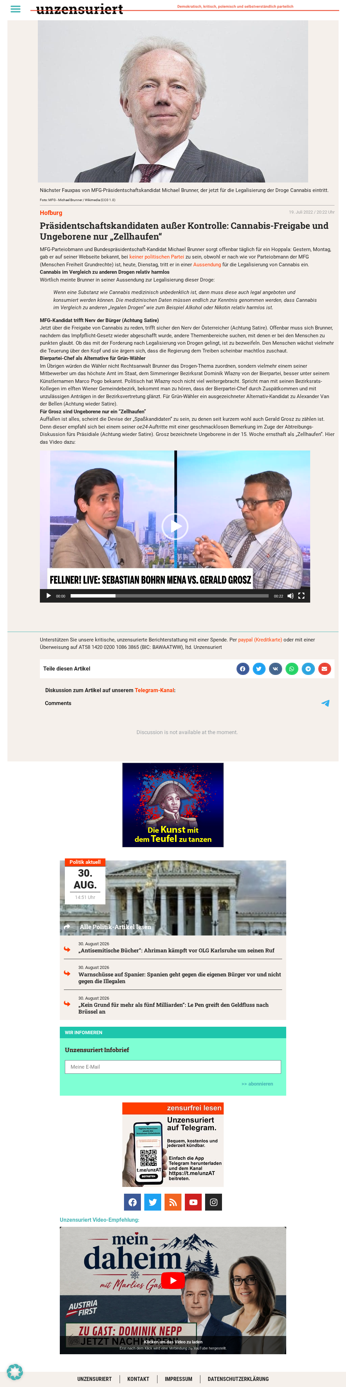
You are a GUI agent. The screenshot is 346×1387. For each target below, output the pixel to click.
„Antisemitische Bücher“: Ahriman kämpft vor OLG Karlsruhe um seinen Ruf (176, 950)
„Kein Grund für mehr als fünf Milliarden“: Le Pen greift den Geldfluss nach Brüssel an (173, 1008)
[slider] (170, 596)
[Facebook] (132, 1202)
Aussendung (207, 265)
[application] (175, 527)
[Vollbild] (301, 595)
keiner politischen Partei (156, 257)
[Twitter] (152, 1202)
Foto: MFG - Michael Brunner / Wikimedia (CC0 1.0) (77, 200)
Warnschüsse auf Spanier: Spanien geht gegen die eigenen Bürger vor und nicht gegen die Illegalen (179, 977)
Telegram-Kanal (154, 690)
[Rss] (173, 1202)
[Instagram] (213, 1202)
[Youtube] (193, 1202)
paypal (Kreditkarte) (260, 640)
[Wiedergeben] (48, 595)
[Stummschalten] (290, 595)
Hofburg (51, 212)
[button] (15, 9)
